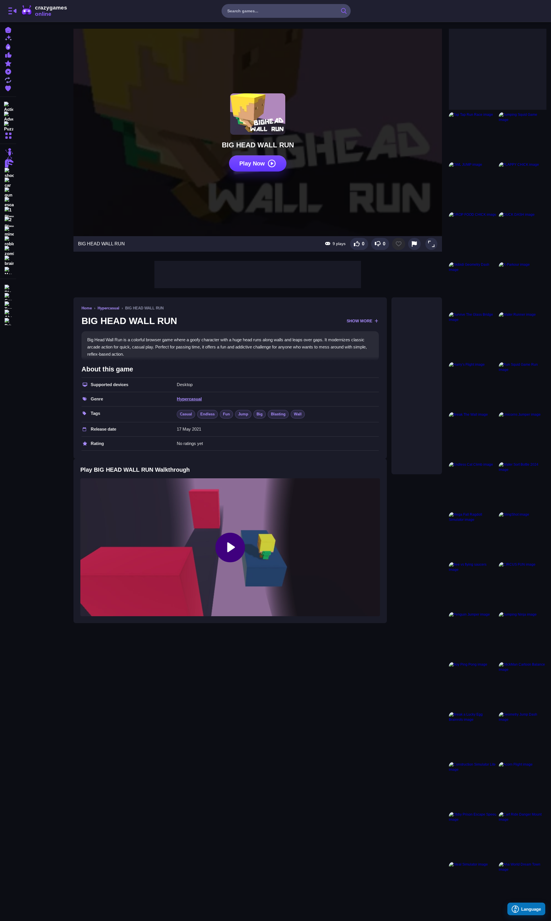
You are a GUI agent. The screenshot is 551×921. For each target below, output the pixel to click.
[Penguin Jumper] (472, 636)
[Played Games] (8, 71)
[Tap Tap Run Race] (472, 136)
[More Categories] (8, 135)
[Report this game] (414, 244)
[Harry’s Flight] (472, 386)
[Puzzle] (8, 126)
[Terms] (8, 304)
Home (87, 308)
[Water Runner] (522, 336)
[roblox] (8, 241)
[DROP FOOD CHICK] (472, 236)
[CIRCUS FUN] (522, 586)
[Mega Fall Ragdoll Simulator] (472, 536)
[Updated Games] (8, 79)
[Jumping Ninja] (522, 636)
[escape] (8, 202)
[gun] (8, 192)
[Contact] (8, 296)
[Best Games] (8, 46)
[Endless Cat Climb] (472, 486)
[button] (431, 244)
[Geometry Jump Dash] (522, 736)
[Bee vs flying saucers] (472, 586)
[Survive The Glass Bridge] (472, 336)
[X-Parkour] (522, 286)
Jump (243, 414)
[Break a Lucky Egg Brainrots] (472, 736)
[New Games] (8, 38)
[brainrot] (8, 261)
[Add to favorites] (398, 244)
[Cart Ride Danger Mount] (522, 836)
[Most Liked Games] (8, 54)
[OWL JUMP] (472, 186)
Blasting (278, 414)
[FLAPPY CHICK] (522, 186)
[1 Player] (8, 212)
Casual (186, 414)
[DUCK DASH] (522, 236)
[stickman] (8, 153)
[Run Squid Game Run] (522, 386)
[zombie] (8, 251)
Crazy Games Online (44, 11)
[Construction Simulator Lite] (472, 786)
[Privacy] (8, 321)
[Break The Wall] (472, 436)
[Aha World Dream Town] (522, 886)
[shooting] (8, 173)
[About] (8, 313)
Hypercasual (108, 308)
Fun (226, 414)
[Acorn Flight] (522, 786)
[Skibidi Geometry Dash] (472, 286)
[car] (8, 183)
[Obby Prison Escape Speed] (472, 836)
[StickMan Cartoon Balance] (522, 686)
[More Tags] (8, 270)
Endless (207, 414)
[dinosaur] (8, 163)
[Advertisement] (257, 274)
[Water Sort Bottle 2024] (522, 486)
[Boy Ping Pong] (472, 686)
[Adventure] (8, 116)
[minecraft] (8, 231)
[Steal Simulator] (472, 886)
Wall (298, 414)
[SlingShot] (522, 536)
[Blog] (8, 288)
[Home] (8, 29)
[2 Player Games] (8, 222)
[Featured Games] (8, 63)
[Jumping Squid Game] (522, 136)
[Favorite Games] (8, 88)
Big (260, 414)
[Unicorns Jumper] (522, 436)
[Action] (8, 106)
